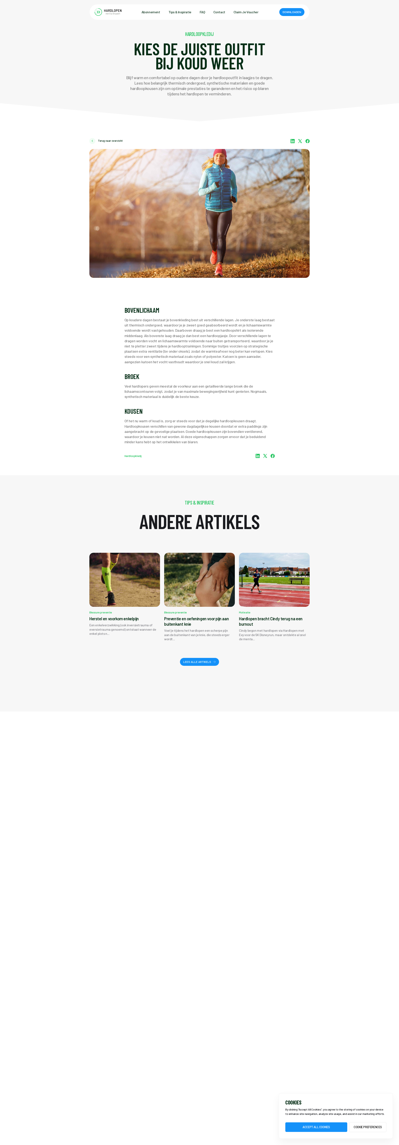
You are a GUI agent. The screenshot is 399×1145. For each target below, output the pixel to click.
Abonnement (151, 12)
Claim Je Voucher (246, 12)
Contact (219, 12)
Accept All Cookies (316, 1127)
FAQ (202, 12)
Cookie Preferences (368, 1127)
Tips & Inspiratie (180, 12)
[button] (291, 12)
